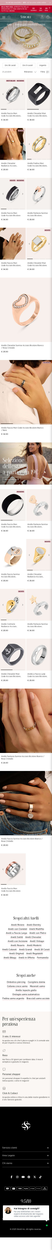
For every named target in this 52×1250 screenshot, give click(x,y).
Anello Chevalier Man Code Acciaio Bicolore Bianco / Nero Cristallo (37, 114)
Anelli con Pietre (37, 933)
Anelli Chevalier (33, 937)
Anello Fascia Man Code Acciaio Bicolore (10, 214)
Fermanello (43, 957)
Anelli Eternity (34, 925)
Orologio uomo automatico (25, 994)
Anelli (9, 24)
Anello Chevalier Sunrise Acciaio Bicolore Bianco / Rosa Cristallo (22, 346)
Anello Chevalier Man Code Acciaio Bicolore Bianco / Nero (10, 675)
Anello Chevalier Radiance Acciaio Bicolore (8, 164)
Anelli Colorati (9, 949)
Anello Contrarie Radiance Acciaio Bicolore (8, 625)
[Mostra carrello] (48, 16)
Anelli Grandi (25, 949)
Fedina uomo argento (13, 998)
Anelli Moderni (34, 945)
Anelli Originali (16, 953)
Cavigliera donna (36, 982)
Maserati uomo (37, 986)
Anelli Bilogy (10, 957)
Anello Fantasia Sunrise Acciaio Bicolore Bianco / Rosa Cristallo (37, 525)
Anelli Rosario (18, 945)
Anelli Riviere (17, 925)
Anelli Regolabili (34, 953)
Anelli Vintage (37, 941)
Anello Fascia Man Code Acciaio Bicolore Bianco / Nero (10, 114)
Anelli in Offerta (27, 957)
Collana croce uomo (17, 986)
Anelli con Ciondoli (17, 929)
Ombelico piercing (16, 982)
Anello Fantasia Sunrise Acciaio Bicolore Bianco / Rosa (37, 214)
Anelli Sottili (17, 937)
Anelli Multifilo (36, 929)
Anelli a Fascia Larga (16, 933)
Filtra (43, 72)
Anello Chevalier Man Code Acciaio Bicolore (37, 264)
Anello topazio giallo (26, 990)
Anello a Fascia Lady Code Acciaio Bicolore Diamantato (37, 675)
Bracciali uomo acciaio (38, 998)
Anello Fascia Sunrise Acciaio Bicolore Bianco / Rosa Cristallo (11, 575)
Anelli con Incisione (17, 941)
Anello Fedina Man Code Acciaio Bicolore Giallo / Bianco (37, 164)
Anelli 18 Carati (42, 949)
